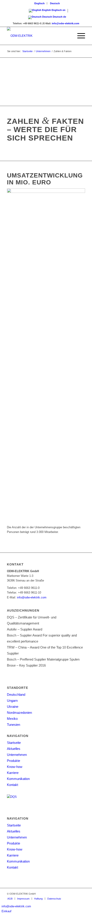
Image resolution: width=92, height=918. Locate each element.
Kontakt (12, 785)
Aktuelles (13, 749)
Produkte (13, 761)
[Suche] (68, 36)
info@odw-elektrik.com (65, 23)
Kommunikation (18, 779)
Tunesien (13, 724)
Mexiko (12, 718)
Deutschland (16, 694)
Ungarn (12, 700)
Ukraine (12, 706)
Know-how (14, 767)
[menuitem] (39, 3)
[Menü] (79, 36)
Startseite (14, 743)
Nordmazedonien (19, 712)
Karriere (13, 773)
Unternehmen (17, 755)
